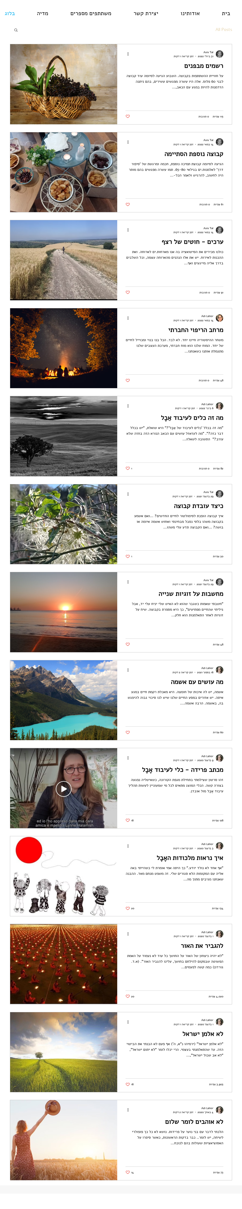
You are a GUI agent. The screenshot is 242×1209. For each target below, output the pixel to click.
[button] (16, 30)
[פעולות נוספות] (126, 54)
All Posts (224, 29)
